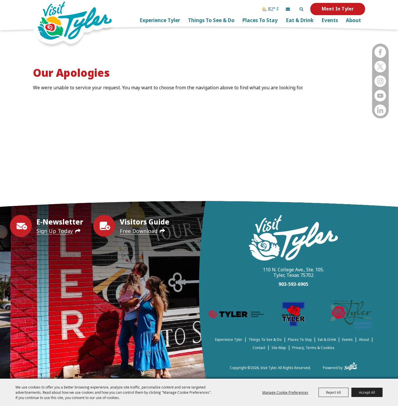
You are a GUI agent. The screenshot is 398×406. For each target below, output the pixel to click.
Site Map (279, 347)
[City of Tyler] (293, 315)
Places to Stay (260, 20)
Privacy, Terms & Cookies (313, 347)
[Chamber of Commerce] (351, 315)
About (353, 20)
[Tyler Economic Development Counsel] (235, 315)
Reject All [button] (333, 392)
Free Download (138, 230)
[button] (287, 9)
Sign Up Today (54, 230)
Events (329, 20)
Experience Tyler (160, 20)
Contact (259, 347)
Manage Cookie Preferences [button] (285, 392)
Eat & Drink (300, 20)
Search (301, 9)
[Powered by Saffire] (350, 365)
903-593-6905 (293, 284)
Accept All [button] (367, 392)
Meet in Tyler (338, 9)
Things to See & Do (211, 20)
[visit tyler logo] (293, 238)
